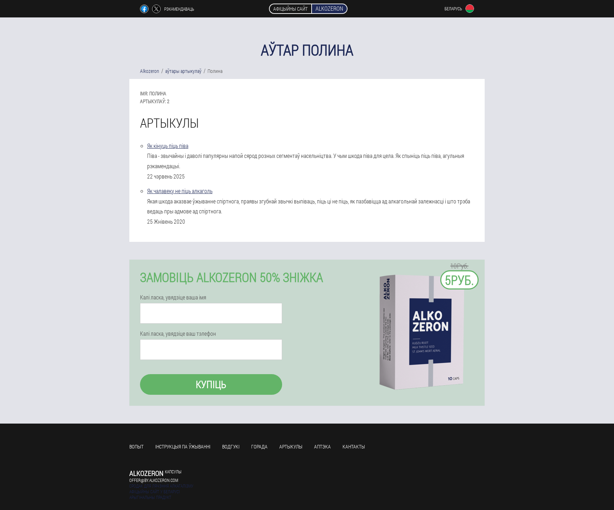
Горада (259, 446)
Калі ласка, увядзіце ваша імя (173, 297)
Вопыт (136, 446)
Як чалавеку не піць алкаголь (179, 191)
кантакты (354, 446)
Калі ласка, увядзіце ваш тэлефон (178, 333)
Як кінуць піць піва (167, 145)
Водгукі (230, 446)
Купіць (211, 384)
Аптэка (322, 446)
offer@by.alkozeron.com (153, 480)
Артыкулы (290, 446)
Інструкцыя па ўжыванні (182, 446)
